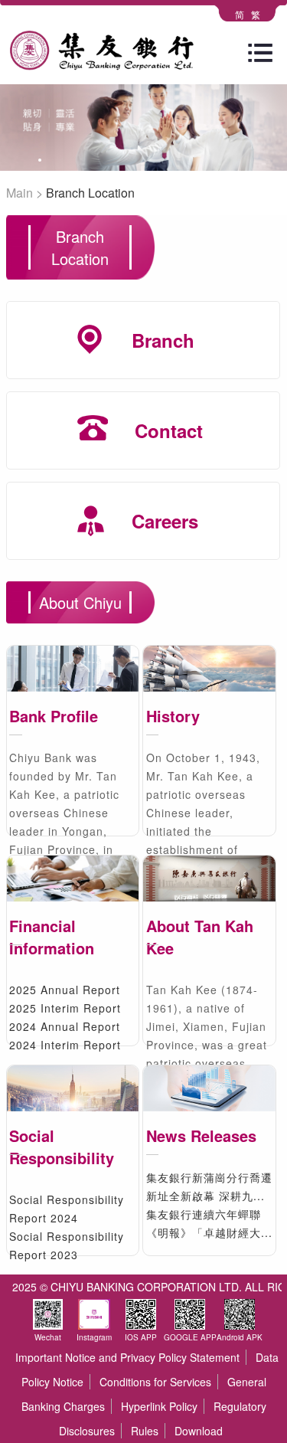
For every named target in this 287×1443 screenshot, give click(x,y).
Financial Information (51, 937)
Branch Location (90, 192)
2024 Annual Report (64, 1026)
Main (19, 192)
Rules (144, 1430)
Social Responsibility (61, 1146)
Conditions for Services (155, 1381)
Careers (165, 521)
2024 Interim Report (65, 1044)
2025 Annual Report (64, 989)
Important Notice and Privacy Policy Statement (127, 1357)
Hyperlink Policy (159, 1406)
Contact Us (169, 468)
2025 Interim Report (65, 1008)
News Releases (201, 1135)
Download (198, 1430)
